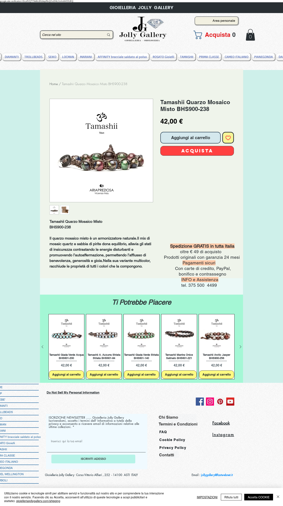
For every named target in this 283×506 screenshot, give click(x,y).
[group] (141, 347)
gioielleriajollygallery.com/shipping (38, 501)
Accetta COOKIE (259, 497)
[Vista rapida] (66, 332)
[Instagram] (210, 402)
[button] (215, 35)
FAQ (163, 432)
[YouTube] (230, 402)
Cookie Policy (172, 440)
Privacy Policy (172, 448)
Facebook (221, 423)
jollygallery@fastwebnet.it (217, 475)
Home (54, 84)
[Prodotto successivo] (240, 346)
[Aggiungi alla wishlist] (228, 137)
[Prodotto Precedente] (42, 346)
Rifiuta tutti (231, 497)
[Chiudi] (278, 497)
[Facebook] (200, 402)
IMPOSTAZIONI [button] (207, 497)
